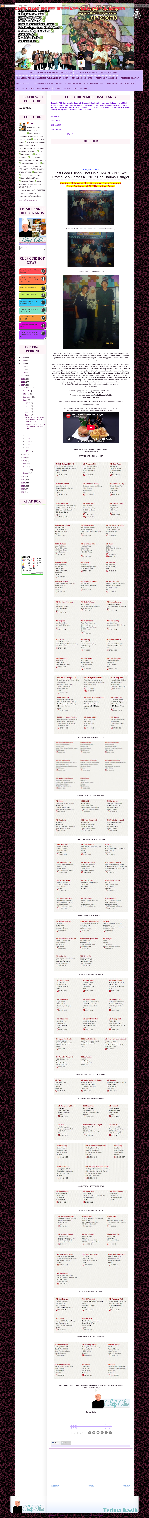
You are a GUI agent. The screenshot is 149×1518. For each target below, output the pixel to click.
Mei (24, 461)
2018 (23, 382)
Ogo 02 (28, 451)
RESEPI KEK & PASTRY (130, 78)
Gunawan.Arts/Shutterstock (28, 294)
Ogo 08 (28, 438)
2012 (23, 489)
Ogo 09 (28, 435)
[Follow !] (136, 26)
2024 (23, 363)
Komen (57, 1443)
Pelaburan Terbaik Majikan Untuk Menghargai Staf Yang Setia (29, 334)
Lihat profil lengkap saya (28, 200)
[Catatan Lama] (126, 1486)
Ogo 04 (28, 447)
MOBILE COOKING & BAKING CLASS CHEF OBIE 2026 (51, 73)
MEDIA (58, 83)
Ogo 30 (28, 403)
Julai (25, 454)
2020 (23, 376)
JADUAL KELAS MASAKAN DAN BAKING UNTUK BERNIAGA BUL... (34, 419)
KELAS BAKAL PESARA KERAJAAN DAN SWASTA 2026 (96, 73)
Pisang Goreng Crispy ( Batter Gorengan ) (29, 271)
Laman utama (22, 73)
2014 (23, 483)
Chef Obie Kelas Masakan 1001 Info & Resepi (70, 8)
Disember (27, 388)
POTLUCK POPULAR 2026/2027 (27, 318)
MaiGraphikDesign (96, 1515)
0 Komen (67, 1443)
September (27, 397)
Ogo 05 (28, 444)
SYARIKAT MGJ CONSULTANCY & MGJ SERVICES (84, 83)
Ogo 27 (28, 406)
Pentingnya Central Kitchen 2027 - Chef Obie (29, 310)
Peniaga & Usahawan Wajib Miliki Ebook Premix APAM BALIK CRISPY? (29, 280)
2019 (23, 379)
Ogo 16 (28, 432)
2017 (23, 385)
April (25, 464)
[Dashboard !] (137, 23)
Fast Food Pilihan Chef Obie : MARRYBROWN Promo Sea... (34, 426)
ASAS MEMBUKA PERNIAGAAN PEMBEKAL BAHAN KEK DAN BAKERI (42, 78)
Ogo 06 (28, 441)
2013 (23, 486)
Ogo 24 (28, 412)
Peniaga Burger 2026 (62, 88)
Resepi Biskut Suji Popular (28, 287)
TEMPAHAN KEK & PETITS (82, 78)
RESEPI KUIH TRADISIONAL (106, 78)
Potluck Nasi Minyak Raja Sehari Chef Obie (28, 302)
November (27, 391)
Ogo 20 (28, 415)
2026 (23, 357)
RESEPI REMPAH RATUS (43, 83)
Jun (24, 457)
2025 (23, 360)
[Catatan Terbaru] (55, 1486)
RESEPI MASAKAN (23, 83)
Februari (26, 470)
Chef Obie (33, 123)
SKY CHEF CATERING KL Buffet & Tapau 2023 (33, 88)
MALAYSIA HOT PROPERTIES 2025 (120, 83)
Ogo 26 (28, 409)
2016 (23, 477)
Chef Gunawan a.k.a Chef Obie (57, 1515)
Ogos (25, 400)
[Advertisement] (90, 1466)
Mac (25, 467)
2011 (23, 492)
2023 (23, 367)
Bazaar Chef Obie (80, 88)
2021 (23, 373)
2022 (23, 370)
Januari (26, 473)
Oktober (26, 394)
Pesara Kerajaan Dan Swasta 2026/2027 (28, 326)
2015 (23, 480)
